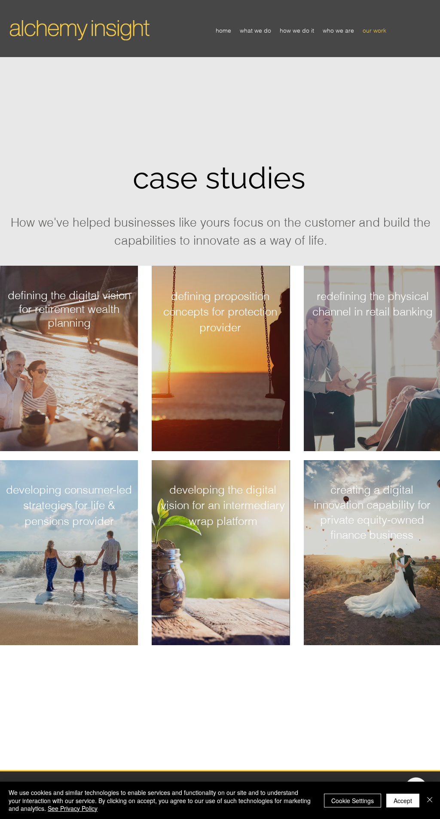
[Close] (430, 800)
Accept (403, 800)
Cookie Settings (352, 800)
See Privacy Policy (73, 808)
